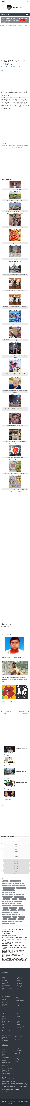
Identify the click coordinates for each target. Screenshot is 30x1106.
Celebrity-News (6, 1035)
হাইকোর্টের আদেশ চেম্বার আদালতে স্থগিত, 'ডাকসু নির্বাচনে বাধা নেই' (15, 274)
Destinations (5, 1051)
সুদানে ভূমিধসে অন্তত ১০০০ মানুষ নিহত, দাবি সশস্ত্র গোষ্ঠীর (15, 227)
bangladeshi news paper (19, 885)
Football (4, 1016)
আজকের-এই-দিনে (12, 919)
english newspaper (18, 905)
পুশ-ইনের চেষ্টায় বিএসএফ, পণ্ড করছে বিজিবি (15, 200)
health (21, 907)
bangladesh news (21, 887)
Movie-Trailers (17, 1038)
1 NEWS (5, 881)
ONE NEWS (16, 914)
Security (4, 999)
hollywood (6, 910)
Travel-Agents (18, 1048)
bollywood (6, 903)
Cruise (3, 1049)
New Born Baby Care (7, 1073)
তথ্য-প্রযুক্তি (11, 921)
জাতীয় (17, 191)
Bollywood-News (6, 1038)
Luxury (4, 1052)
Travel (18, 977)
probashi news (7, 916)
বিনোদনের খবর (19, 921)
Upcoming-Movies (18, 1035)
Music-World (17, 1039)
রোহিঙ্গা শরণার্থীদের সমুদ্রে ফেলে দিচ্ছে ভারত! (15, 425)
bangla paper (6, 899)
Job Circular (19, 983)
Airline (16, 1061)
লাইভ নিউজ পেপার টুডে (7, 14)
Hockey (19, 1027)
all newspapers (7, 885)
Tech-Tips (18, 998)
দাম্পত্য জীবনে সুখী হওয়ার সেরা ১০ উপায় (15, 243)
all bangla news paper (8, 883)
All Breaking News (10, 18)
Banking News (20, 989)
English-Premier (6, 1019)
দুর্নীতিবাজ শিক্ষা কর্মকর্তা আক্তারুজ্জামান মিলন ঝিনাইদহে (13, 657)
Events (4, 1060)
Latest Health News (7, 1068)
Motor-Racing (20, 1026)
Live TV (22, 20)
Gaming (17, 997)
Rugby (18, 1024)
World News (5, 978)
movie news (14, 912)
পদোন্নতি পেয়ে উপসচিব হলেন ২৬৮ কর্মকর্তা (15, 457)
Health (18, 982)
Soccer (18, 1016)
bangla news (20, 894)
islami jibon (21, 910)
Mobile (4, 998)
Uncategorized (7, 799)
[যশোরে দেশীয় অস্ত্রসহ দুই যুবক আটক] (15, 691)
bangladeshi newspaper (9, 887)
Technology (5, 982)
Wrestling (19, 1022)
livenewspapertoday (18, 1103)
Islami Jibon (16, 20)
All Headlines (19, 883)
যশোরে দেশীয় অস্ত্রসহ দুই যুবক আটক (9, 701)
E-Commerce (5, 1004)
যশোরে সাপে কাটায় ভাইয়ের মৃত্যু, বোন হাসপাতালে (15, 258)
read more (16, 1089)
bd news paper (7, 901)
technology (21, 916)
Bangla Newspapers (22, 18)
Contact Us (5, 1091)
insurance (13, 910)
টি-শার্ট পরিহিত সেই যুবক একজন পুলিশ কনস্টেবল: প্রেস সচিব (15, 339)
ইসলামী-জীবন (21, 919)
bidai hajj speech (17, 901)
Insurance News (6, 989)
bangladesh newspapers (9, 894)
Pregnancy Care (6, 1070)
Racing (18, 1018)
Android (17, 1003)
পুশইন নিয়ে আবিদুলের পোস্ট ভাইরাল (15, 189)
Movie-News (5, 1040)
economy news (7, 905)
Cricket (4, 1015)
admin (18, 66)
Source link (4, 143)
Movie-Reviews (18, 1036)
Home (3, 18)
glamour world (13, 907)
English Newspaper (7, 988)
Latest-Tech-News (6, 996)
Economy (4, 980)
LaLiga (4, 1018)
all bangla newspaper (15, 881)
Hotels (3, 1054)
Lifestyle (19, 980)
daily (19, 903)
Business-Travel (6, 1062)
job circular (6, 912)
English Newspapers (7, 20)
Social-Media (5, 1001)
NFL (18, 1013)
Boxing (18, 1021)
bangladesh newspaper (9, 890)
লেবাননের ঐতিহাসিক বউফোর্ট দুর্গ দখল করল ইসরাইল (15, 211)
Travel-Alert (17, 1053)
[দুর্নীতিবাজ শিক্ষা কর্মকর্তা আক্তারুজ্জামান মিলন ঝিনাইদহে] (15, 645)
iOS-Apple (18, 1005)
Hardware (4, 1005)
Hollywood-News (6, 1037)
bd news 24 (22, 899)
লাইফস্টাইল (6, 923)
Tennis (3, 1026)
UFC (18, 1019)
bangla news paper (19, 896)
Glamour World (20, 978)
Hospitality (4, 1055)
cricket (12, 903)
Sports (3, 983)
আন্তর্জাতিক (17, 213)
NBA (18, 1015)
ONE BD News (7, 914)
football (5, 907)
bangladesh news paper (9, 892)
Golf (3, 1027)
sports (14, 916)
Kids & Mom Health (7, 1071)
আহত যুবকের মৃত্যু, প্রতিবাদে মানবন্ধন (15, 324)
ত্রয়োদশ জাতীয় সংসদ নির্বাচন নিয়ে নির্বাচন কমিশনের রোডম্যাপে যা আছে (15, 473)
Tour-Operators (18, 1050)
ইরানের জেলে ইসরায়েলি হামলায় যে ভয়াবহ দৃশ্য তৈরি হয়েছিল (15, 441)
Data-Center (5, 1002)
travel (5, 919)
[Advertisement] (15, 42)
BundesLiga (5, 1024)
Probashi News (5, 22)
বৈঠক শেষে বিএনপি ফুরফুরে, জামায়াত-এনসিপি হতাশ (15, 290)
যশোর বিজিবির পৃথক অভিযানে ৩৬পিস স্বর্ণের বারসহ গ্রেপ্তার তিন (15, 489)
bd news (14, 899)
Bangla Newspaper (7, 986)
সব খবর (20, 191)
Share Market (20, 986)
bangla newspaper (8, 896)
